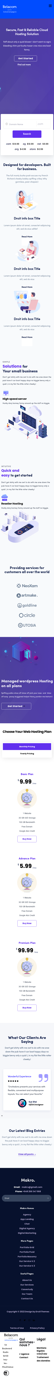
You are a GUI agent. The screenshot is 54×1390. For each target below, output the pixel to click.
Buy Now (27, 839)
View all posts (26, 1154)
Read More (27, 337)
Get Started (25, 58)
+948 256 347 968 (32, 1191)
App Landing (27, 1219)
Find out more (24, 64)
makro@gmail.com (32, 1187)
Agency (27, 1214)
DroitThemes (42, 1311)
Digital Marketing (27, 1233)
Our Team (27, 1294)
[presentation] (1, 1115)
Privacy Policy (37, 1328)
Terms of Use (17, 1328)
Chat (27, 1223)
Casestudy (27, 1289)
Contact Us (27, 1298)
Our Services (27, 1284)
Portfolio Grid (27, 1247)
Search (27, 134)
